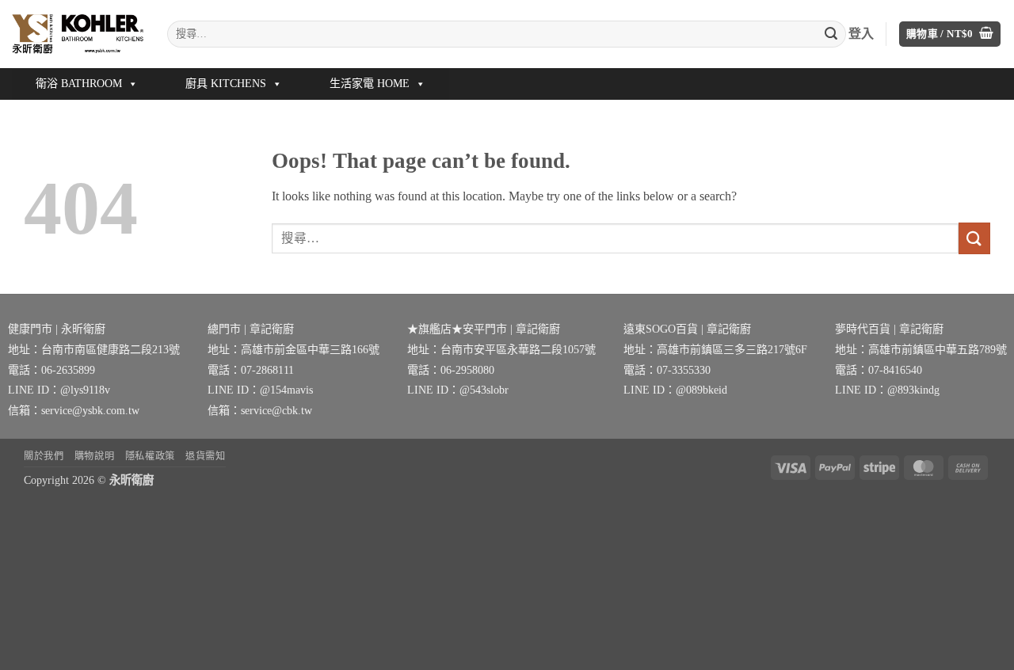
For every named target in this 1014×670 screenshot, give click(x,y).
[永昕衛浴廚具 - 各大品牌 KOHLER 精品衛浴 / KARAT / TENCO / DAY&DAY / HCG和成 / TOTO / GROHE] (77, 33)
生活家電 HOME (370, 83)
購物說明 (94, 456)
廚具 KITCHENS (225, 83)
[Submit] (831, 34)
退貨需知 (205, 456)
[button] (950, 34)
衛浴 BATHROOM (79, 83)
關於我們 (43, 456)
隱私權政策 (150, 456)
